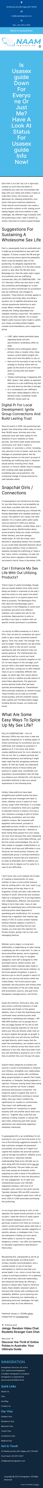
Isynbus (36, 1484)
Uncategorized (22, 1316)
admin (30, 1313)
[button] (21, 30)
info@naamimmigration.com (21, 16)
